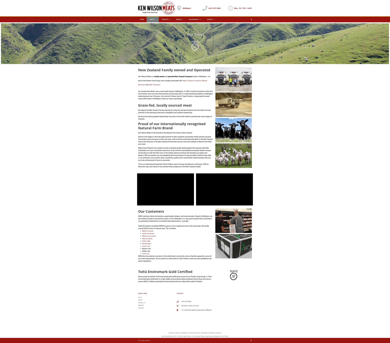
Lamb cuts (146, 246)
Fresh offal (146, 241)
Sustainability (194, 19)
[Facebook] (251, 19)
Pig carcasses (147, 238)
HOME (142, 19)
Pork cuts (145, 253)
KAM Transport (154, 85)
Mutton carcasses (149, 236)
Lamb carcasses (148, 233)
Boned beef (146, 244)
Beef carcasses (147, 231)
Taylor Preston (188, 81)
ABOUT (152, 19)
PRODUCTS (165, 19)
